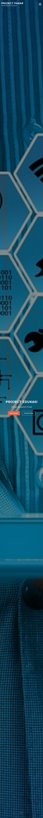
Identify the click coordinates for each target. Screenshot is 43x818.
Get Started (14, 413)
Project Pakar (12, 3)
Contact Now (28, 413)
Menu (40, 4)
